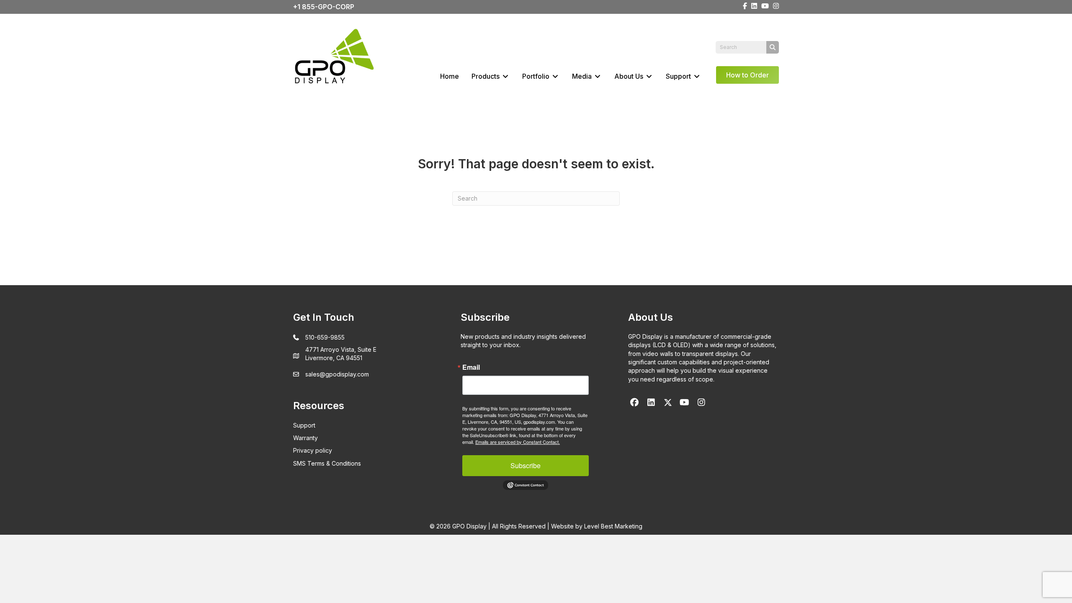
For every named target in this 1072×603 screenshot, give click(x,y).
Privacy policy (312, 450)
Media (582, 76)
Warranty (305, 437)
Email (471, 367)
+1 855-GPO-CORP (323, 7)
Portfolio (536, 76)
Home (449, 76)
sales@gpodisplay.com (337, 374)
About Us (629, 76)
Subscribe (525, 465)
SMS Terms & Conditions (327, 463)
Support (679, 76)
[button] (634, 402)
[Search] (772, 47)
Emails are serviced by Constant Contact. (517, 441)
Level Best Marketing (613, 526)
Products (486, 76)
